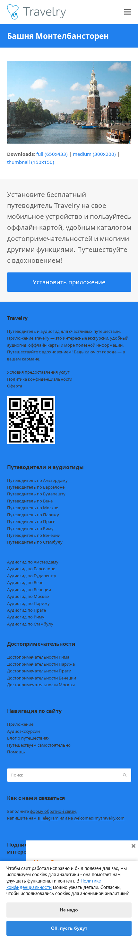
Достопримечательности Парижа (41, 664)
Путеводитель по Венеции (33, 535)
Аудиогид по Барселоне (31, 569)
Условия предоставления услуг (38, 372)
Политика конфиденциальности (39, 379)
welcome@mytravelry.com (99, 818)
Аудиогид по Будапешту (31, 576)
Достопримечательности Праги (39, 671)
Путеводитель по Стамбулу (35, 542)
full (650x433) (52, 154)
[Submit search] (124, 775)
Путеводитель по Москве (32, 507)
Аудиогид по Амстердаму (32, 562)
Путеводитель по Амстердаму (37, 480)
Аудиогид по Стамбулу (30, 624)
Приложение (20, 724)
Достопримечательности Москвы (41, 685)
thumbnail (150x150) (30, 162)
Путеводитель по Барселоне (36, 487)
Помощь (16, 752)
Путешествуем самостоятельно (39, 745)
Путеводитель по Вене (30, 501)
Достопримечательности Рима (38, 657)
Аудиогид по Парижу (28, 603)
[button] (127, 12)
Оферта (14, 386)
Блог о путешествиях (28, 738)
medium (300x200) (94, 154)
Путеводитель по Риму (30, 528)
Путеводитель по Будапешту (36, 494)
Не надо (69, 909)
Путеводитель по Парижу (33, 515)
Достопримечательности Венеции (41, 678)
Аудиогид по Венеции (29, 589)
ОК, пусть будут (69, 928)
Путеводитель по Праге (31, 521)
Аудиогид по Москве (28, 596)
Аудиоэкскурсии (23, 731)
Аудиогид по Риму (25, 617)
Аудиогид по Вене (25, 582)
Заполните (42, 811)
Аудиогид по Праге (26, 610)
